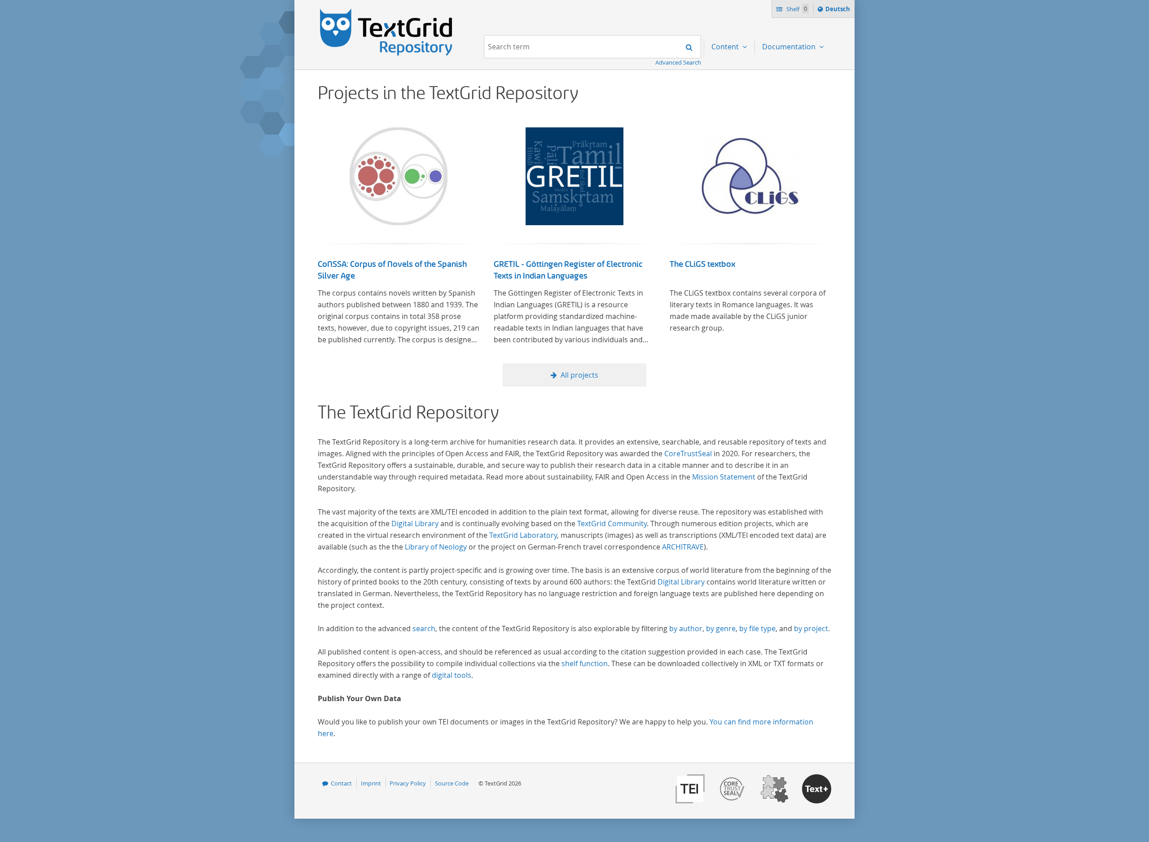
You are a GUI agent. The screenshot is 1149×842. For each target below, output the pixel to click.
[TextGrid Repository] (386, 12)
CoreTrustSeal (688, 453)
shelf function (584, 663)
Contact (341, 783)
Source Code (452, 783)
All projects (579, 375)
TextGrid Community (612, 523)
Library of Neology (436, 547)
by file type (757, 628)
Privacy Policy (408, 783)
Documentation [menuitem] (789, 47)
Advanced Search (678, 62)
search (423, 628)
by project (811, 628)
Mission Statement (723, 477)
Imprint (371, 783)
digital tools (451, 675)
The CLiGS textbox (702, 264)
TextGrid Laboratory (523, 535)
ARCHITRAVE (683, 547)
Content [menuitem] (726, 47)
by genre (721, 628)
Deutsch (838, 10)
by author (685, 628)
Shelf (796, 9)
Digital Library (415, 523)
